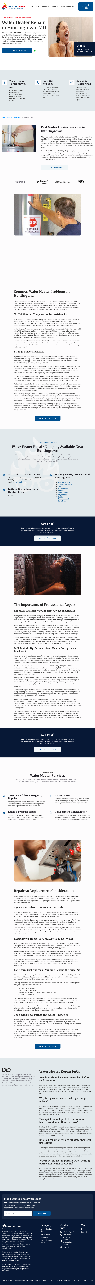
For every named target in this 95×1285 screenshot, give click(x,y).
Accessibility (88, 1280)
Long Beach (62, 501)
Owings (61, 486)
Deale (60, 497)
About (38, 6)
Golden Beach (63, 493)
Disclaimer (77, 1280)
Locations (55, 6)
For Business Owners (67, 6)
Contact (84, 1232)
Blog (82, 1229)
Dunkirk (61, 491)
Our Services (45, 1234)
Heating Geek (7, 117)
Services (45, 6)
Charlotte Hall (63, 499)
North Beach (63, 488)
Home (31, 6)
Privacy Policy (48, 1280)
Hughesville (62, 495)
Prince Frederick (64, 482)
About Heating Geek (46, 1230)
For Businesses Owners (46, 1241)
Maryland (17, 117)
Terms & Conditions (63, 1280)
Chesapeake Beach (65, 484)
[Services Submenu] (48, 6)
